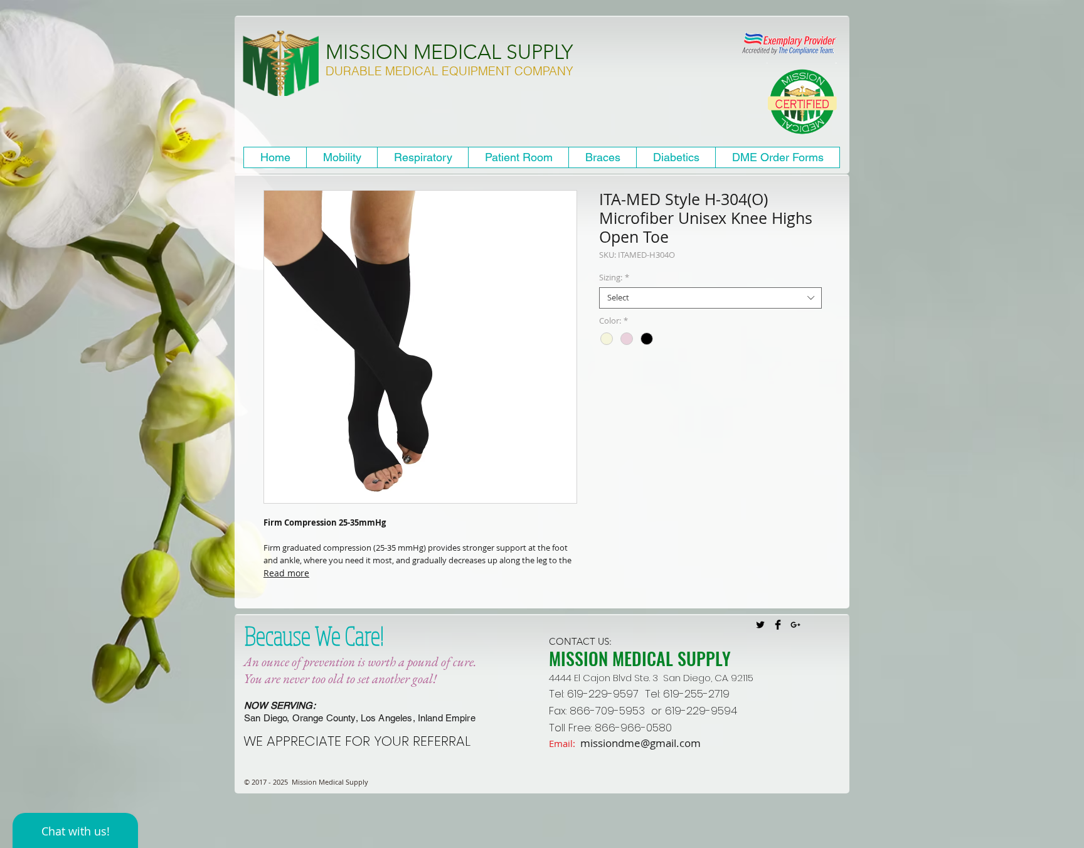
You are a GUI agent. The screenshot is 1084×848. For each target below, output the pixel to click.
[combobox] (710, 298)
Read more (286, 573)
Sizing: (614, 278)
